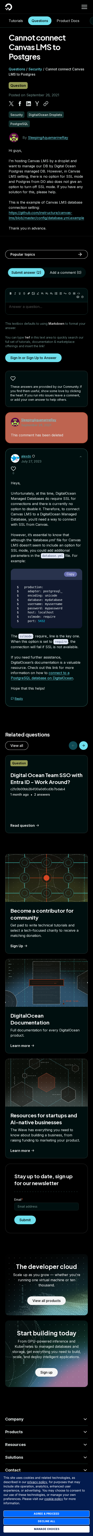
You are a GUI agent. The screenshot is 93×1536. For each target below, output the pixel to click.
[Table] (74, 293)
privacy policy (37, 1482)
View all (16, 745)
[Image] (33, 293)
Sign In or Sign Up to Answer (33, 358)
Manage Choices (46, 1529)
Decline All (46, 1521)
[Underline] (19, 293)
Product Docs (68, 21)
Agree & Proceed (46, 1513)
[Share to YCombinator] (37, 103)
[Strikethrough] (24, 293)
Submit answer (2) (26, 272)
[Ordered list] (60, 293)
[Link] (28, 293)
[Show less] (80, 456)
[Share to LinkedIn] (28, 103)
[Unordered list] (56, 293)
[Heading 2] (47, 293)
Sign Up (16, 946)
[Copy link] (45, 103)
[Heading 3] (51, 293)
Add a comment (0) (66, 272)
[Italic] (15, 293)
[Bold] (10, 293)
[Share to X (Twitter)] (11, 103)
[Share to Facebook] (19, 103)
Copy (70, 574)
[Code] (78, 293)
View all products (46, 1300)
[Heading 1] (42, 293)
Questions (40, 21)
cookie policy (53, 1499)
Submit (25, 1220)
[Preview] (78, 297)
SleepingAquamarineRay (48, 137)
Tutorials (16, 21)
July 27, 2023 (31, 461)
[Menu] (84, 6)
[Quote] (65, 293)
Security (35, 69)
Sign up (46, 1372)
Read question (22, 825)
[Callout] (69, 293)
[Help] (82, 297)
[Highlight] (38, 293)
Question (18, 85)
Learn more (20, 1046)
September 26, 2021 (36, 425)
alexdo (26, 456)
